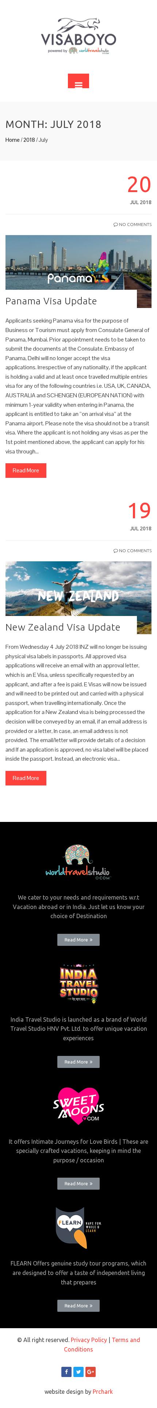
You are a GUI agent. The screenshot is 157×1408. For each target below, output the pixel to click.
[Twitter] (78, 1372)
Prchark (103, 1391)
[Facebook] (66, 1372)
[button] (78, 940)
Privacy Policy (89, 1340)
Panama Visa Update (51, 301)
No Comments (135, 224)
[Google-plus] (90, 1372)
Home (12, 139)
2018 (29, 139)
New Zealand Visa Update (63, 627)
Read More (26, 470)
